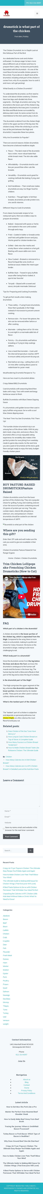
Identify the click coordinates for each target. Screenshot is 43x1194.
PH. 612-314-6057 (33, 3)
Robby (25, 36)
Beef (5, 923)
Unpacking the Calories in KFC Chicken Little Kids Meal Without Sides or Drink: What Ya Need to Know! (20, 896)
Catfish (5, 930)
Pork (5, 977)
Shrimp (6, 1002)
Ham (5, 963)
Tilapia (5, 1006)
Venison (6, 1020)
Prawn (5, 984)
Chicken (9, 757)
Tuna (5, 1010)
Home (26, 1088)
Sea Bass (6, 999)
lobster (5, 966)
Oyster (5, 973)
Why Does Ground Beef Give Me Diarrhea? (21, 1141)
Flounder (6, 952)
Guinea (5, 959)
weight (5, 1024)
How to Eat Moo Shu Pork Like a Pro (21, 1107)
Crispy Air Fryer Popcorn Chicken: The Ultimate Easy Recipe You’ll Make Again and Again (21, 1148)
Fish (4, 948)
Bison (5, 926)
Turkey (5, 1013)
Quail (5, 988)
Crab (5, 937)
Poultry (6, 981)
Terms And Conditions (26, 1093)
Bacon (5, 919)
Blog (26, 1082)
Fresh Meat (7, 955)
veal (4, 1017)
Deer (5, 944)
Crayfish (6, 941)
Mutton (6, 970)
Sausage (6, 995)
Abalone (6, 916)
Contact (27, 1085)
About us (26, 1079)
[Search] (30, 850)
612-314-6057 (21, 1055)
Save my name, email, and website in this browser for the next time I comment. (21, 828)
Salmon (6, 991)
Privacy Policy (26, 1090)
